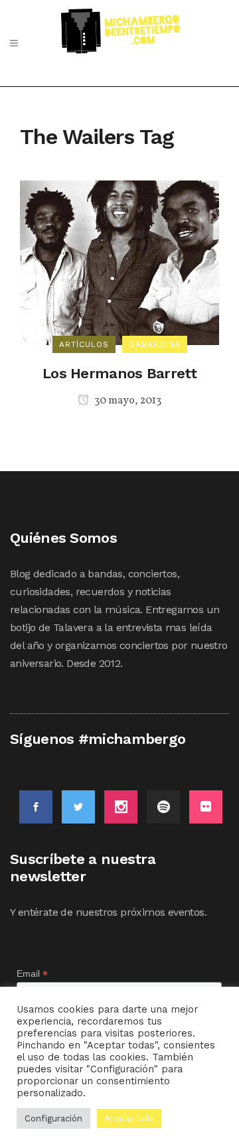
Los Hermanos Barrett (119, 373)
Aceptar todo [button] (129, 1118)
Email (32, 974)
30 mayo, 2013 (126, 401)
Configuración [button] (53, 1118)
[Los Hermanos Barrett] (119, 261)
